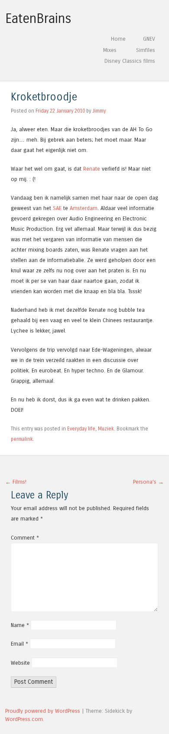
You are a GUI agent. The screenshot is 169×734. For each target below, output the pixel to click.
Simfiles (145, 50)
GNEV (149, 39)
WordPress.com (24, 719)
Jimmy (99, 111)
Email (19, 643)
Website (20, 663)
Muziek (106, 429)
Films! (15, 482)
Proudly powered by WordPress (42, 711)
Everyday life (81, 429)
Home (118, 39)
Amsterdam (84, 208)
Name (20, 625)
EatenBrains (38, 18)
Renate (91, 168)
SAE (57, 208)
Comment (25, 537)
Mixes (110, 50)
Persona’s (148, 482)
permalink (22, 439)
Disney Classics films (129, 61)
